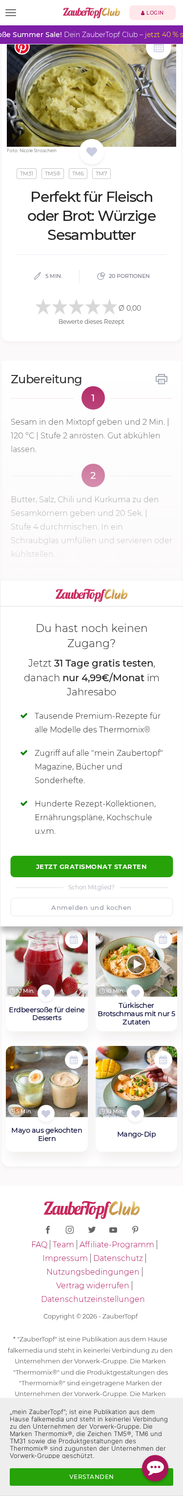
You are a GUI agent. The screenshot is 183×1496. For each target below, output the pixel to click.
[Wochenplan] (158, 48)
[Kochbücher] (91, 152)
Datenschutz (118, 1258)
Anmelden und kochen (91, 907)
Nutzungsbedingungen (93, 1272)
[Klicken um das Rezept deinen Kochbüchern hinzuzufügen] (46, 993)
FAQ (39, 1244)
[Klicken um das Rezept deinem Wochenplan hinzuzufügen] (74, 939)
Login (154, 13)
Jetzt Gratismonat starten (91, 866)
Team (63, 1244)
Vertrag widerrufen (92, 1285)
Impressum (65, 1258)
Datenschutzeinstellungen (93, 1299)
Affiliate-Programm (117, 1244)
